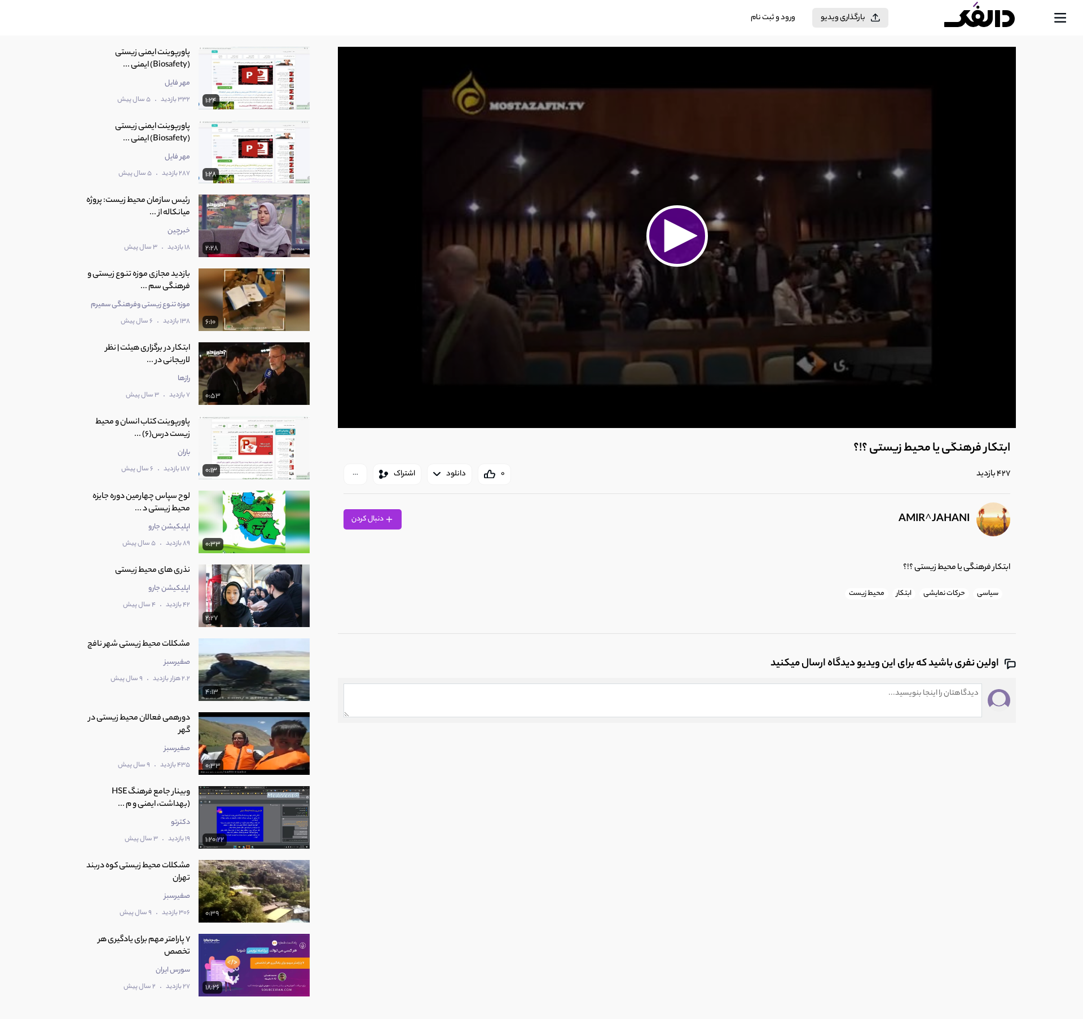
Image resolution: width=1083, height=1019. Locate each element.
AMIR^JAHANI (934, 519)
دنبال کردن (368, 519)
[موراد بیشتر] (355, 474)
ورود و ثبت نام (773, 17)
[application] (676, 237)
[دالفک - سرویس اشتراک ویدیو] (989, 18)
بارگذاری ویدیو (843, 17)
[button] (677, 236)
